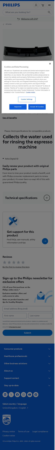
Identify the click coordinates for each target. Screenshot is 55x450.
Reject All (17, 109)
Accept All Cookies (36, 109)
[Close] (48, 63)
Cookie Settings (26, 101)
